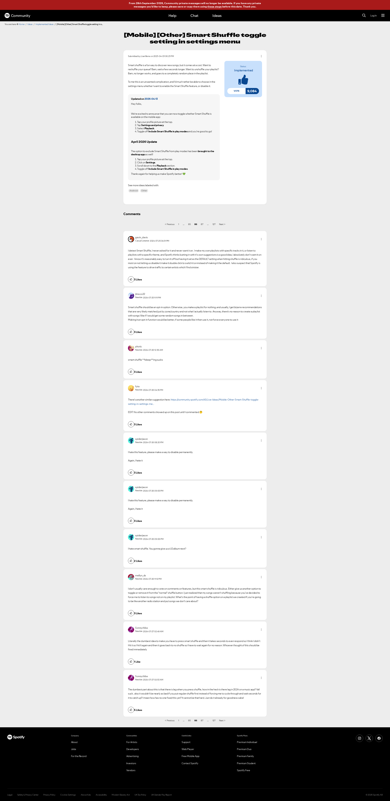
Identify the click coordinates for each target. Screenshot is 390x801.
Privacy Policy (49, 794)
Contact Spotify (190, 763)
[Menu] (382, 15)
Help (172, 15)
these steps (214, 6)
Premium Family (245, 756)
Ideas (217, 15)
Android (133, 190)
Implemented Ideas (44, 24)
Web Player (188, 749)
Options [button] (261, 56)
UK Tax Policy (140, 794)
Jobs (73, 749)
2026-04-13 (151, 98)
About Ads (86, 794)
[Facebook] (379, 738)
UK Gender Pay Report (161, 794)
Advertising (132, 756)
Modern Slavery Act (121, 794)
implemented (243, 70)
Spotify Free (243, 770)
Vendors (130, 770)
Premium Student (246, 763)
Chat (194, 15)
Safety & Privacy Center (28, 794)
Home (22, 24)
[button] (236, 91)
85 (189, 224)
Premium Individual (247, 742)
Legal (9, 794)
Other (144, 190)
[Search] (364, 16)
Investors (131, 763)
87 (202, 224)
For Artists (131, 742)
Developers (132, 749)
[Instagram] (359, 738)
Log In (373, 15)
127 (214, 224)
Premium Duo (244, 749)
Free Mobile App (190, 756)
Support (186, 742)
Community (20, 15)
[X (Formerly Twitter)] (369, 738)
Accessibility (101, 794)
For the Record (79, 756)
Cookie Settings (68, 794)
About (74, 742)
